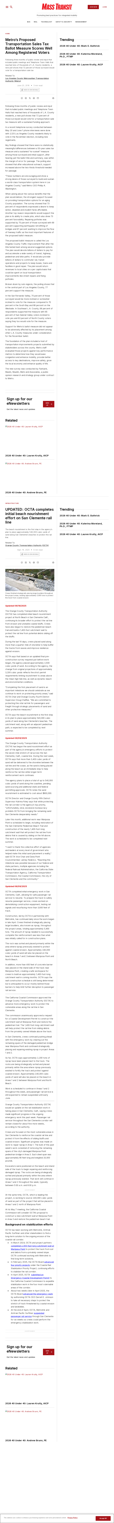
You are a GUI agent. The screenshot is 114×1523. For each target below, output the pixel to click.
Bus (28, 22)
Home (7, 33)
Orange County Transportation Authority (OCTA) (27, 545)
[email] (38, 98)
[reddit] (34, 98)
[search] (11, 7)
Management (81, 22)
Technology (46, 22)
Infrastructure (12, 503)
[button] (7, 7)
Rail (35, 22)
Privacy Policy (72, 1518)
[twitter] (30, 98)
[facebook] (22, 98)
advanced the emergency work (38, 1294)
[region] (57, 1518)
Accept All (103, 1518)
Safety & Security (64, 22)
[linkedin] (26, 98)
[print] (53, 98)
